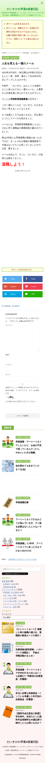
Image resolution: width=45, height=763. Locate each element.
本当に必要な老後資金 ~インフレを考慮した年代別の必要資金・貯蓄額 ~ (29, 696)
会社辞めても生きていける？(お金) (22, 559)
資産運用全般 (8, 587)
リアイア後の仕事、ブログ (13, 601)
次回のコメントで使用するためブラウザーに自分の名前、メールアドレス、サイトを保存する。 (22, 390)
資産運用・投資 (9, 584)
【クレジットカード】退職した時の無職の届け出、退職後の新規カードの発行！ (29, 632)
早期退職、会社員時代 (12, 306)
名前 (7, 355)
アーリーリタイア (9, 590)
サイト (7, 374)
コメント (8, 325)
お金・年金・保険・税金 (12, 595)
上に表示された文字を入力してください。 (21, 401)
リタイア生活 (8, 598)
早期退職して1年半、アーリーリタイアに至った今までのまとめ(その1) (29, 547)
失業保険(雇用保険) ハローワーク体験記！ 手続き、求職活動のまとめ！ (29, 652)
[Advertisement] (22, 195)
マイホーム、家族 (9, 607)
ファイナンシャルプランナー (14, 604)
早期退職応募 (22, 502)
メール (8, 365)
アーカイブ (6, 614)
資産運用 (5, 581)
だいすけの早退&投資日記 (22, 8)
